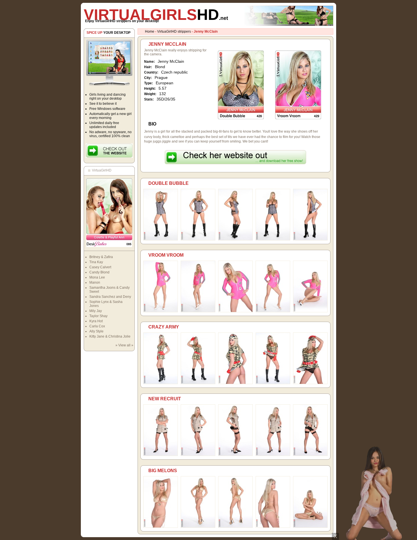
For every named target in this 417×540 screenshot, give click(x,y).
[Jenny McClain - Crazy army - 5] (310, 383)
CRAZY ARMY (163, 327)
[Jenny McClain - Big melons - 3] (235, 527)
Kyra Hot (96, 321)
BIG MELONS (162, 470)
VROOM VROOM (166, 255)
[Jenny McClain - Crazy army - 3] (235, 383)
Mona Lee (97, 277)
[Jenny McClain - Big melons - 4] (273, 527)
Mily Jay (95, 311)
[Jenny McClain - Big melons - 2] (198, 527)
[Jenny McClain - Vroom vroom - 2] (198, 311)
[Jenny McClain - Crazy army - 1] (160, 383)
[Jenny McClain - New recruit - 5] (310, 455)
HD (156, 14)
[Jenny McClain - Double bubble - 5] (310, 239)
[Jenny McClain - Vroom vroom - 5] (310, 311)
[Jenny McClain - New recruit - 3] (235, 455)
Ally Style (96, 331)
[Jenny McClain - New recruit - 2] (198, 455)
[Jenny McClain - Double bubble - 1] (160, 239)
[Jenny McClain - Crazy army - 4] (273, 383)
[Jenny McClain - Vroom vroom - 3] (235, 311)
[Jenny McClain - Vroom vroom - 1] (160, 311)
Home (149, 32)
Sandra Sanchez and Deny (110, 297)
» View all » (124, 345)
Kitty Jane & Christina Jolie (109, 336)
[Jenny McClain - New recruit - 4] (273, 455)
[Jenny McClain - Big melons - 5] (310, 527)
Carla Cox (97, 326)
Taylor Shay (98, 316)
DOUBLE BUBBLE (168, 183)
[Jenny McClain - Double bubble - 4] (273, 239)
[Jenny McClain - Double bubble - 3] (235, 239)
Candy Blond (99, 272)
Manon (94, 282)
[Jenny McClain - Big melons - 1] (160, 527)
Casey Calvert (100, 267)
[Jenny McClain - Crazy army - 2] (198, 383)
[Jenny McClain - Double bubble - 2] (198, 239)
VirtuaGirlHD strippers (174, 32)
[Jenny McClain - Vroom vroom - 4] (273, 311)
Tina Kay (96, 262)
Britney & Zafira (101, 257)
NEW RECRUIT (164, 398)
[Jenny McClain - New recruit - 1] (160, 455)
